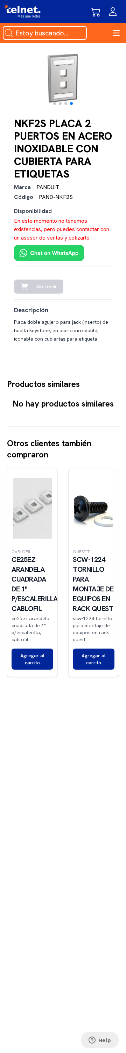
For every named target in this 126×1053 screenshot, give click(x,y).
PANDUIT (47, 187)
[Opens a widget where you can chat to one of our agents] (99, 1040)
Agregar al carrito (32, 659)
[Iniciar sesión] (113, 11)
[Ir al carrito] (96, 11)
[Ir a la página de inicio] (22, 11)
